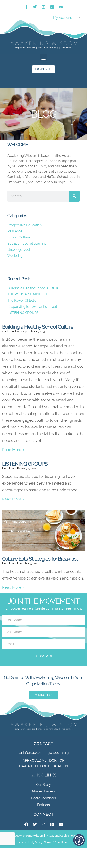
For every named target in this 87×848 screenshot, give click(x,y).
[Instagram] (43, 7)
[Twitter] (35, 7)
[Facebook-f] (26, 7)
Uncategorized (18, 250)
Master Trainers (43, 791)
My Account (62, 18)
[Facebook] (26, 824)
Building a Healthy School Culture (37, 327)
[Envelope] (61, 7)
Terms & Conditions (56, 842)
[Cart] (78, 18)
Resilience (14, 231)
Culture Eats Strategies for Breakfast (40, 559)
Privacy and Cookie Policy (61, 835)
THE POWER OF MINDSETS (28, 294)
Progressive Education (24, 225)
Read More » (13, 449)
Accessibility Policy (30, 842)
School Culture (18, 237)
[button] (43, 57)
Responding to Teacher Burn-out (32, 307)
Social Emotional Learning (27, 243)
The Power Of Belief (22, 300)
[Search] (74, 196)
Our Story (43, 785)
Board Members (43, 798)
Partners (43, 805)
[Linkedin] (52, 7)
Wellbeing (15, 256)
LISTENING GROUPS (25, 464)
